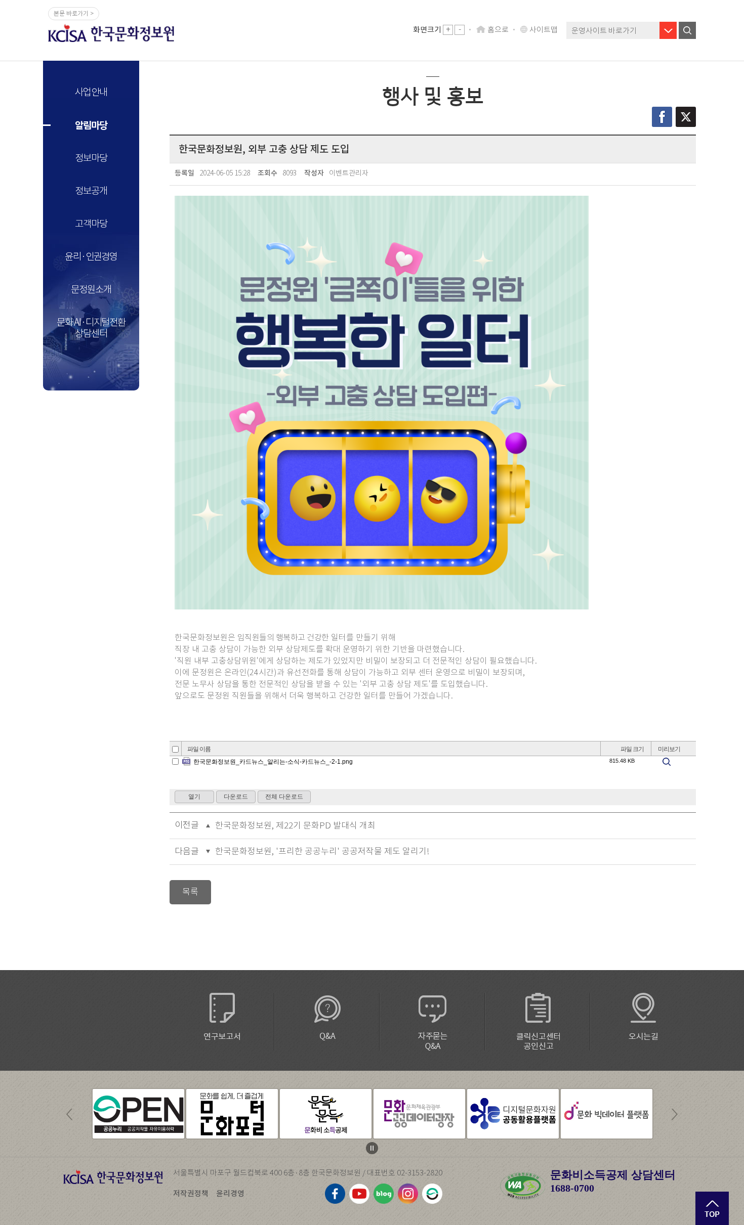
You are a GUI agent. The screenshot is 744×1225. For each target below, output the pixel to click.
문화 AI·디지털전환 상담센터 (91, 328)
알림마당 (91, 125)
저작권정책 (191, 1193)
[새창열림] (138, 1114)
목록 (190, 892)
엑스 (686, 117)
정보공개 (91, 191)
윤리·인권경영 (91, 256)
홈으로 (498, 29)
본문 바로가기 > (74, 13)
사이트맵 (543, 29)
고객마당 (91, 224)
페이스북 (662, 117)
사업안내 (91, 92)
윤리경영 (230, 1193)
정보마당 (91, 158)
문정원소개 (91, 289)
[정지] (372, 1148)
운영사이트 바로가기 (604, 30)
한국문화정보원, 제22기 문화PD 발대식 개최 (295, 825)
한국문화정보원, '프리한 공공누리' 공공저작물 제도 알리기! (322, 851)
